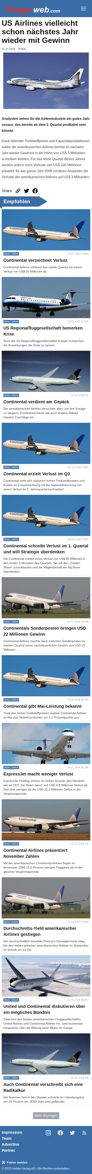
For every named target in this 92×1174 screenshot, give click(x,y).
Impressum (12, 1132)
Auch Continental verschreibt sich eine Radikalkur (39, 1036)
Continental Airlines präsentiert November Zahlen (39, 802)
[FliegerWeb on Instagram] (48, 1141)
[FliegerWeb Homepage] (32, 8)
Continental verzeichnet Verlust (25, 212)
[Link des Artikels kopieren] (18, 190)
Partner (8, 1150)
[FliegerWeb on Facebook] (60, 1141)
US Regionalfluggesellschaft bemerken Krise (36, 279)
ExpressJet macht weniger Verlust (27, 725)
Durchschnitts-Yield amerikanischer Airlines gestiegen (42, 880)
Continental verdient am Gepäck (26, 353)
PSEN (21, 49)
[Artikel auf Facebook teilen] (35, 190)
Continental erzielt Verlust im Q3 (26, 425)
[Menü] (83, 8)
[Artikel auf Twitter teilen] (26, 190)
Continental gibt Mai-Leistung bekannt (30, 657)
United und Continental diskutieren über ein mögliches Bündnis (43, 960)
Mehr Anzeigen (46, 1115)
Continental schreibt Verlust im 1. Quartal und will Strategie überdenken (39, 499)
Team (7, 1138)
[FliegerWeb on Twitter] (72, 1141)
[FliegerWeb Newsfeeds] (84, 1132)
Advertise (10, 1144)
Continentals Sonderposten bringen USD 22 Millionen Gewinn (42, 582)
